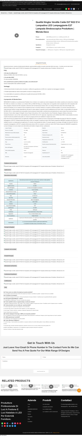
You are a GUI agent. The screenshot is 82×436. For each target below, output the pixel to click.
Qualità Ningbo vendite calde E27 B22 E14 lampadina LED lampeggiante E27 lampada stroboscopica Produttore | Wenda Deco (43, 13)
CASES (29, 411)
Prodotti (10, 13)
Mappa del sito (56, 432)
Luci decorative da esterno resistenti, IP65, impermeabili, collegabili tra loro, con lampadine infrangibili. (9, 390)
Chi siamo (30, 416)
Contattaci (30, 421)
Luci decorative (46, 404)
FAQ (29, 419)
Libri (29, 406)
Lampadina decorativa (48, 406)
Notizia (29, 414)
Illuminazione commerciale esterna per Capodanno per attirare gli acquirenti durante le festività (70, 390)
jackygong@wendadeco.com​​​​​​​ (62, 4)
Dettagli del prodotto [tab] (41, 63)
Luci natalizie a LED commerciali (50, 411)
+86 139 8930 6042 (75, 4)
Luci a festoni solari (47, 409)
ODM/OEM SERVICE (32, 409)
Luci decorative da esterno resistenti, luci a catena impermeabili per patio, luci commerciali (30, 389)
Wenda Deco (4, 13)
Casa (29, 404)
